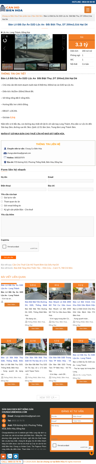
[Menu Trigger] (87, 9)
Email (50, 177)
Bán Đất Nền (37, 16)
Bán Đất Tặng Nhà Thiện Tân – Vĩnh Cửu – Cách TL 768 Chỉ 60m (43, 268)
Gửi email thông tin (12, 206)
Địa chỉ (51, 186)
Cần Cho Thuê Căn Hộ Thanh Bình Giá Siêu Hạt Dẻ (35, 265)
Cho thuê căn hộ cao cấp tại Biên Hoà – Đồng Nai (11, 8)
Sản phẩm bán (25, 16)
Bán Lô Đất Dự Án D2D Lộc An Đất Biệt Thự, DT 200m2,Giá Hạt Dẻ (48, 24)
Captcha (5, 240)
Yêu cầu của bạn (9, 194)
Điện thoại (6, 186)
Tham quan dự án (12, 202)
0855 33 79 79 (18, 421)
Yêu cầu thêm (7, 215)
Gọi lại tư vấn (10, 198)
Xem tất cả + (48, 397)
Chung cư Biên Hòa (10, 16)
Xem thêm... (12, 304)
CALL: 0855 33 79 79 (11, 462)
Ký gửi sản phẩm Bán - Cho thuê (18, 210)
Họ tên (4, 177)
